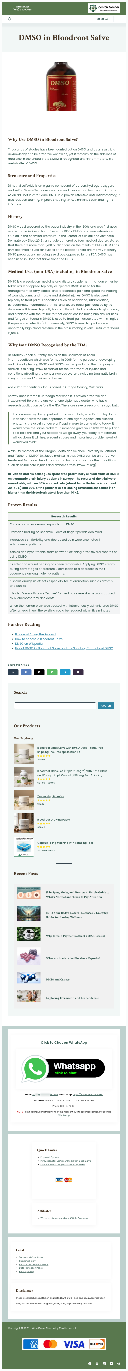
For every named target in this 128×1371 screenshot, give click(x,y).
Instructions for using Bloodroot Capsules (62, 1164)
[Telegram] (65, 672)
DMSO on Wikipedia (29, 644)
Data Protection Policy (31, 1267)
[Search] (9, 19)
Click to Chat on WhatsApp (64, 1042)
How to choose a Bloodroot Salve (39, 639)
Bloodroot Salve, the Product (35, 634)
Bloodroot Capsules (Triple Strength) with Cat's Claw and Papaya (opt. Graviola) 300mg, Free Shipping (72, 773)
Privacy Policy (26, 1271)
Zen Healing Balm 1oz (50, 796)
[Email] (78, 672)
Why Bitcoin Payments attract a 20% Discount (75, 936)
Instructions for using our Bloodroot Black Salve (65, 1160)
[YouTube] (111, 1363)
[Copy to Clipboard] (13, 672)
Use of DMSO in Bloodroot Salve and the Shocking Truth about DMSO (64, 648)
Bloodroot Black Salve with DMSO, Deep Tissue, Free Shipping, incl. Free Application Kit (70, 750)
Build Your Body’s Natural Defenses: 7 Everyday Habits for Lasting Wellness (77, 915)
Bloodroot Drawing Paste (53, 819)
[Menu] (116, 19)
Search (106, 706)
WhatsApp (64, 1115)
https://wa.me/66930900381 (88, 1094)
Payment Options (49, 1157)
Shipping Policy (27, 1261)
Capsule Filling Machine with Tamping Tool (65, 843)
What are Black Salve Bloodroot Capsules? (73, 958)
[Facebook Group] (97, 1363)
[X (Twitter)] (39, 672)
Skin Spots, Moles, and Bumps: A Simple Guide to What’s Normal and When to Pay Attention (77, 895)
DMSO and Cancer (58, 979)
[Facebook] (26, 672)
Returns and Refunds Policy (33, 1264)
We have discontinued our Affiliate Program (64, 1218)
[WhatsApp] (52, 672)
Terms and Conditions (31, 1257)
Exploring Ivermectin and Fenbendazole (72, 998)
